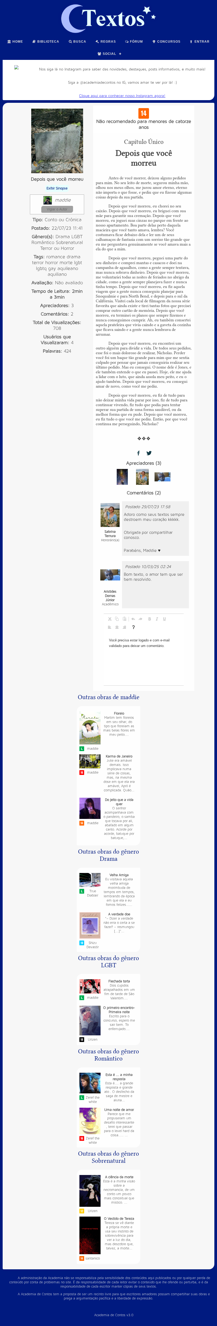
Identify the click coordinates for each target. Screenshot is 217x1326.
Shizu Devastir (93, 945)
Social (109, 54)
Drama (63, 236)
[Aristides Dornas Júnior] (162, 476)
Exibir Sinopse (57, 188)
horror (51, 262)
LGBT (77, 236)
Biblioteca (47, 41)
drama (73, 256)
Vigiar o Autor (57, 209)
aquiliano (57, 274)
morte (66, 262)
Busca (79, 41)
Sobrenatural (69, 242)
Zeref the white (93, 1100)
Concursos (168, 41)
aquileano (67, 268)
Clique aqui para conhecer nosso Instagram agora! (122, 96)
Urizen (92, 1039)
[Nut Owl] (122, 476)
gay (52, 268)
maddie (63, 200)
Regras (108, 41)
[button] (109, 618)
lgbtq (41, 268)
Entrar (201, 41)
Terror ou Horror (57, 248)
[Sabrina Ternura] (142, 476)
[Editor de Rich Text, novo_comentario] (144, 658)
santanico (92, 1258)
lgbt (78, 262)
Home (17, 41)
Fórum (136, 41)
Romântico (42, 242)
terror (38, 262)
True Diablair (92, 893)
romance (55, 256)
